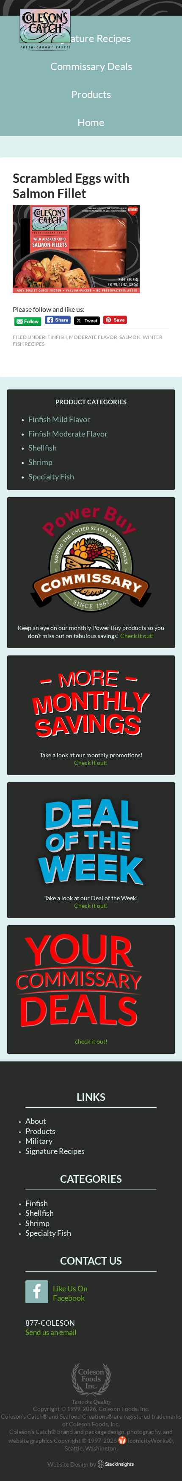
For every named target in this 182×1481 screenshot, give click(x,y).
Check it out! (137, 635)
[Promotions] (91, 702)
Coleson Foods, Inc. (45, 29)
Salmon (130, 337)
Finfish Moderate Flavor (68, 433)
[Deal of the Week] (91, 842)
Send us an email (50, 1332)
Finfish (57, 337)
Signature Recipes (55, 1151)
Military (38, 1140)
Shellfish (42, 447)
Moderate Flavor (93, 337)
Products (40, 1131)
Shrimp (40, 462)
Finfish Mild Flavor (59, 419)
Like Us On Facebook (70, 1293)
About (35, 1120)
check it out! (91, 1041)
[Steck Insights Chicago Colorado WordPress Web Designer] (115, 1464)
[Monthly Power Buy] (91, 560)
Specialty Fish (51, 476)
